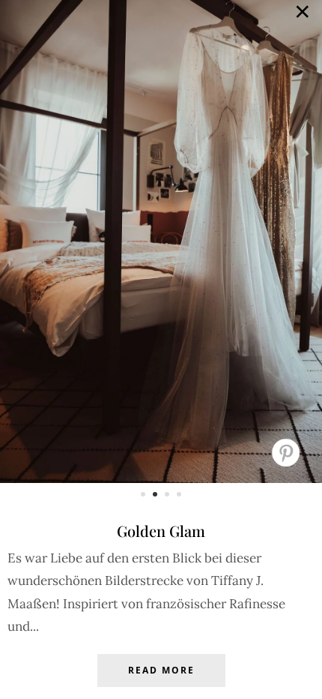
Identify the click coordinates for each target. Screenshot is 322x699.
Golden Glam (161, 530)
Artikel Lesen (161, 681)
